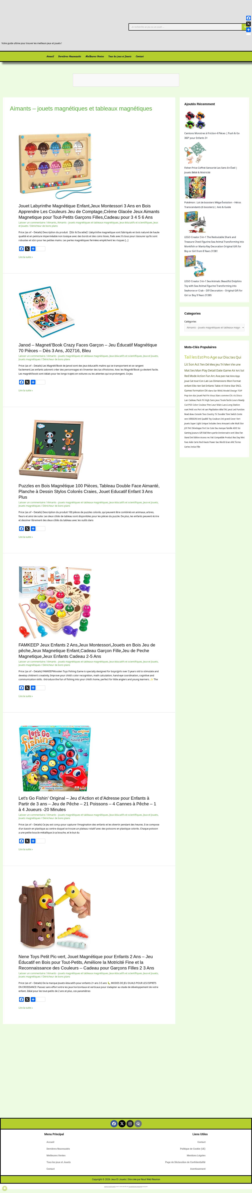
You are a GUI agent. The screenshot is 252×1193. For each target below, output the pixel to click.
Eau (216, 428)
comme (225, 395)
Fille (198, 446)
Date (219, 370)
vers (186, 419)
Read (186, 414)
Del (191, 437)
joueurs (195, 433)
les (194, 357)
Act (197, 364)
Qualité (205, 419)
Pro (206, 357)
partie (215, 433)
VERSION (193, 419)
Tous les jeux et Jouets (119, 56)
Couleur (202, 404)
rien (199, 385)
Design (233, 390)
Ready (241, 400)
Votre (227, 385)
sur (220, 357)
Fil (203, 400)
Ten (202, 364)
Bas (234, 437)
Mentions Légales (196, 1155)
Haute (206, 442)
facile (229, 400)
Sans (212, 400)
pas (223, 376)
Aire (232, 376)
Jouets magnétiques (30, 359)
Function (240, 409)
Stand (186, 437)
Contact (140, 56)
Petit (191, 409)
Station (236, 404)
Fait (212, 437)
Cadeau (192, 400)
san (206, 409)
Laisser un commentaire (32, 222)
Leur (213, 404)
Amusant (226, 423)
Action (201, 376)
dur (194, 395)
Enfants (210, 385)
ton (190, 395)
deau (191, 414)
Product (228, 437)
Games (188, 390)
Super (193, 423)
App (237, 376)
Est (200, 357)
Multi (237, 423)
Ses (192, 370)
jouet (199, 395)
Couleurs (216, 419)
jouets (187, 423)
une (238, 364)
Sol (242, 370)
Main (219, 404)
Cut (186, 404)
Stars (218, 395)
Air (233, 370)
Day (238, 437)
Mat (187, 370)
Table (217, 385)
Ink (222, 419)
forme (238, 442)
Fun (208, 376)
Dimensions (219, 381)
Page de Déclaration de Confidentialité (185, 1162)
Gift (201, 433)
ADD (235, 428)
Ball (204, 433)
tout (196, 381)
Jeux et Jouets (150, 356)
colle (232, 423)
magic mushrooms (110, 1186)
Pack (199, 400)
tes (232, 357)
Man (198, 370)
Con (201, 381)
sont (232, 433)
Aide (191, 442)
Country (210, 414)
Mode (193, 376)
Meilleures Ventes (94, 56)
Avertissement (197, 1169)
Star (233, 385)
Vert (238, 419)
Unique (205, 423)
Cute (212, 428)
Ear (215, 390)
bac (217, 442)
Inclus (193, 446)
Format (237, 381)
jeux (217, 400)
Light (198, 423)
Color (195, 404)
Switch (233, 414)
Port (200, 409)
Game (227, 370)
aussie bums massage (135, 1186)
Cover (233, 419)
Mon (229, 381)
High (207, 400)
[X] (248, 24)
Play (204, 370)
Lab (206, 381)
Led (234, 409)
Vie (233, 364)
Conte (239, 414)
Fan (241, 433)
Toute (223, 400)
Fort (204, 428)
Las (211, 381)
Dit (206, 390)
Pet (189, 428)
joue (186, 381)
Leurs (235, 400)
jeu (218, 364)
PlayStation (214, 409)
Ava (218, 376)
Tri (222, 364)
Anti (199, 419)
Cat (191, 381)
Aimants (51, 222)
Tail (187, 357)
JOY (186, 428)
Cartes (187, 446)
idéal (221, 409)
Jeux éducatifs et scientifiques (136, 222)
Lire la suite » (26, 257)
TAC (225, 409)
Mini (242, 437)
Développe (197, 428)
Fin (207, 395)
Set (203, 385)
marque (222, 428)
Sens (219, 423)
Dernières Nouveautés (69, 56)
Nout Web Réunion (150, 1179)
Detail (212, 370)
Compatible (219, 437)
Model (226, 390)
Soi (239, 428)
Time (228, 414)
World (222, 442)
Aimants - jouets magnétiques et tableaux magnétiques (87, 222)
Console (198, 414)
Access (203, 437)
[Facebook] (248, 18)
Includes (212, 423)
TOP (240, 390)
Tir (216, 414)
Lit (186, 364)
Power (212, 442)
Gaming (187, 433)
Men (227, 364)
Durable (221, 414)
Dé (207, 364)
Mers (209, 433)
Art (238, 370)
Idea (237, 433)
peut (230, 409)
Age (213, 357)
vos (195, 409)
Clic (231, 395)
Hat (228, 376)
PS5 (190, 404)
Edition (197, 437)
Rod (201, 442)
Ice (208, 428)
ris (234, 395)
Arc (213, 376)
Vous (212, 395)
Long (229, 404)
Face (186, 442)
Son (191, 364)
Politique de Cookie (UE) (192, 1148)
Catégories (190, 321)
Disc (226, 357)
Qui (238, 357)
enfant (188, 385)
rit (222, 385)
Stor (242, 423)
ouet (186, 409)
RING (220, 390)
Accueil (50, 56)
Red (186, 376)
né (203, 409)
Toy (210, 419)
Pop (186, 395)
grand (227, 419)
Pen (209, 404)
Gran (227, 442)
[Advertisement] (126, 1075)
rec (208, 437)
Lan (186, 400)
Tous (204, 414)
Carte (196, 442)
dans (210, 390)
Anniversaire (224, 433)
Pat (204, 395)
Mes (212, 364)
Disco (239, 395)
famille (229, 428)
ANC (233, 442)
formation (198, 390)
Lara (224, 404)
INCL (239, 385)
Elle (194, 385)
